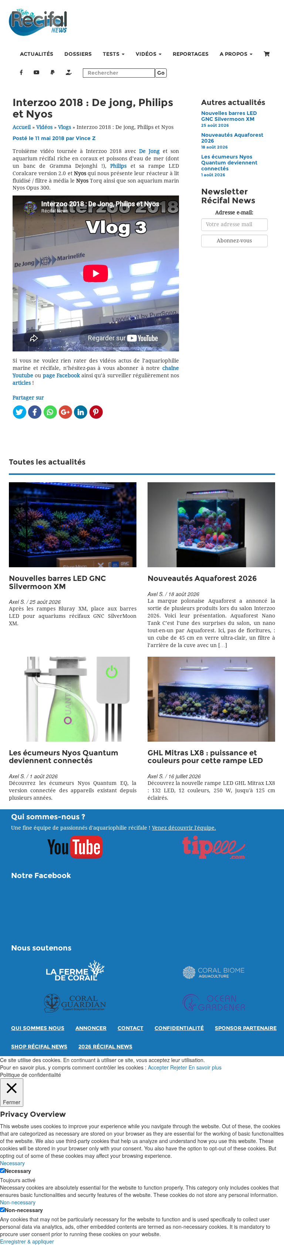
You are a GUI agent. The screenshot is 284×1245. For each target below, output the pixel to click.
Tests (112, 54)
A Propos (234, 54)
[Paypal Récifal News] (52, 73)
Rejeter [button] (178, 1067)
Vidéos (147, 54)
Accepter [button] (158, 1067)
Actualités (36, 54)
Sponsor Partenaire (246, 1028)
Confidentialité (179, 1028)
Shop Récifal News (39, 1047)
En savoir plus (205, 1067)
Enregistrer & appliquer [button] (27, 1241)
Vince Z (86, 138)
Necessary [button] (12, 1163)
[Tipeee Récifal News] (68, 73)
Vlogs (64, 127)
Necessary (18, 1170)
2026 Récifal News (105, 1047)
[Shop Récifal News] (266, 54)
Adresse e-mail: (234, 213)
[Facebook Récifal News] (21, 73)
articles (22, 383)
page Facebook (61, 376)
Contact (130, 1028)
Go (161, 73)
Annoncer (90, 1028)
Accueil (22, 127)
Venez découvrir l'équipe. (184, 828)
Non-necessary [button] (18, 1202)
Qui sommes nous (37, 1028)
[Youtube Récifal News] (36, 73)
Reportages (191, 54)
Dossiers (78, 54)
